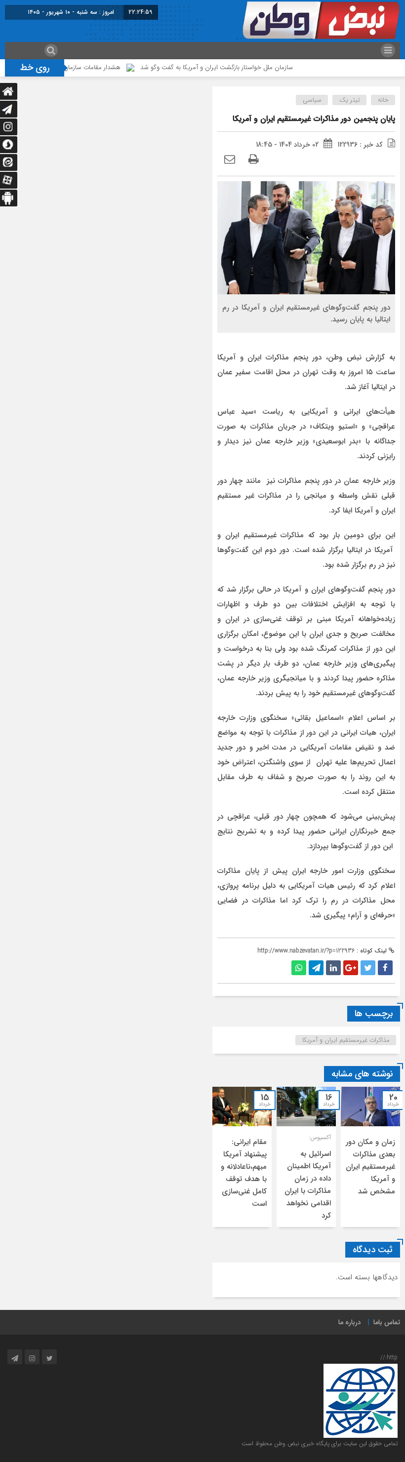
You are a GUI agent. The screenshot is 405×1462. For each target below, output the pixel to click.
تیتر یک (349, 100)
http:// (389, 1357)
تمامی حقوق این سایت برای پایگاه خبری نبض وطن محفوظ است (320, 1443)
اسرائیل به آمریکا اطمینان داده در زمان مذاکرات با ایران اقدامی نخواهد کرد (307, 1185)
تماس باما (386, 1322)
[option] (370, 1157)
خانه (383, 100)
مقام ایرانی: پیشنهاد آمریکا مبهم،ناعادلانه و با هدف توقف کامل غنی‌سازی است (244, 1173)
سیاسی (312, 100)
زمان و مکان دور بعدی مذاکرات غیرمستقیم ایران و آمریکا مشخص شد (370, 1166)
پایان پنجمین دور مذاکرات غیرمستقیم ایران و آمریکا (314, 119)
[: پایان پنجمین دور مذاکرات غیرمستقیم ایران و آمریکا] (230, 160)
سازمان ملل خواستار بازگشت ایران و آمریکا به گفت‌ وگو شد (238, 67)
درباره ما (349, 1322)
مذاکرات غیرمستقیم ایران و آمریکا (346, 1040)
